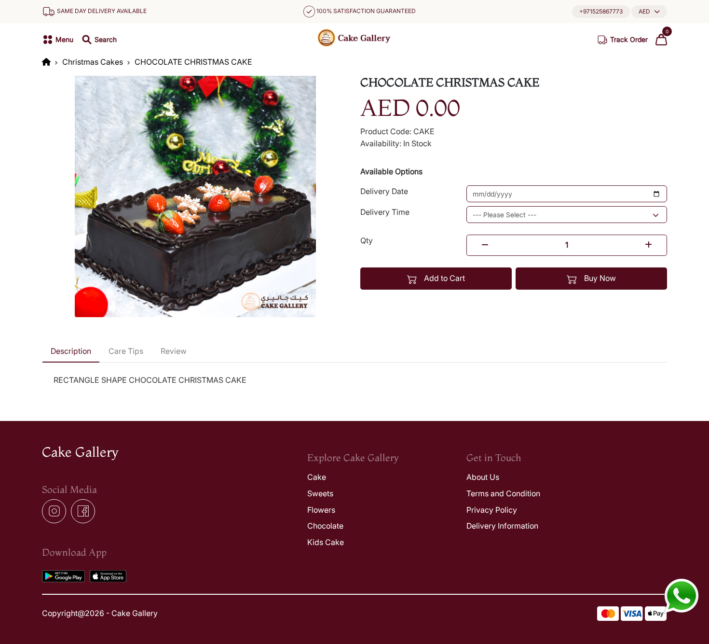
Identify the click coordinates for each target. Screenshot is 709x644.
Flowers (321, 510)
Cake (316, 477)
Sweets (320, 493)
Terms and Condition (503, 493)
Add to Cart (443, 278)
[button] (649, 11)
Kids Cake (325, 542)
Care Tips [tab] (126, 351)
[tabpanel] (354, 380)
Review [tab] (174, 351)
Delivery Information (502, 526)
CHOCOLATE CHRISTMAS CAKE (193, 62)
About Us (482, 477)
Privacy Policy (491, 510)
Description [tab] (71, 351)
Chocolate (325, 526)
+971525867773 (601, 11)
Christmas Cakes (92, 62)
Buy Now (599, 278)
